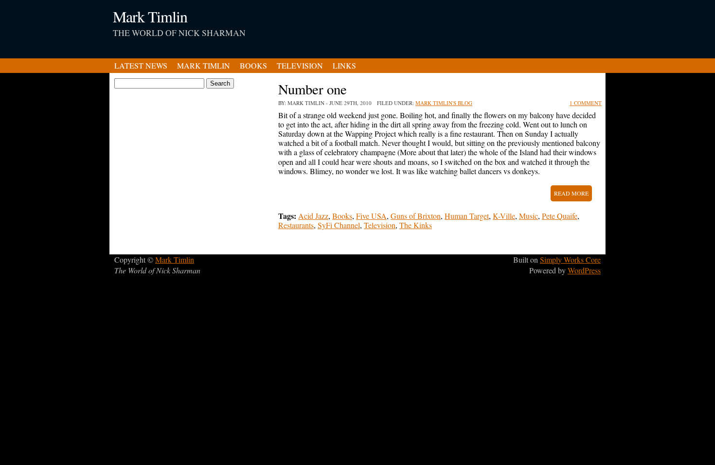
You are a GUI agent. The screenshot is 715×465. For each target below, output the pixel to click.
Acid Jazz (313, 216)
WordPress (584, 270)
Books (253, 65)
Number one (312, 89)
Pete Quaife (559, 216)
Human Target (467, 216)
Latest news (140, 65)
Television (300, 65)
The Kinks (415, 225)
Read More (571, 193)
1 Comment (586, 103)
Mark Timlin (150, 16)
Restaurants (296, 225)
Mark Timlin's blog (443, 103)
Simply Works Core (570, 259)
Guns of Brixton (416, 216)
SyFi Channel (339, 225)
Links (344, 65)
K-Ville (504, 216)
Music (528, 216)
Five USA (371, 216)
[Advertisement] (482, 24)
